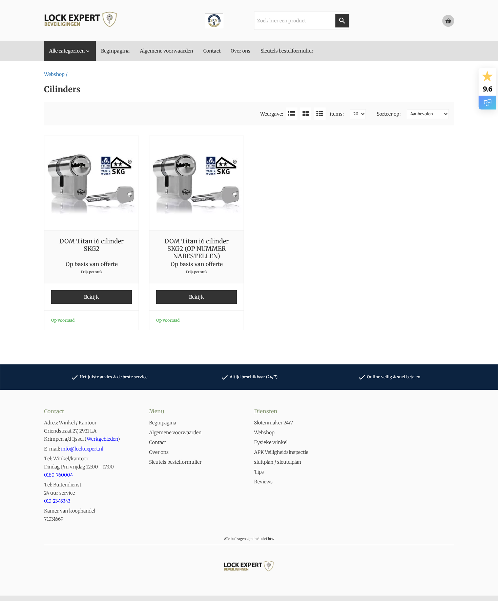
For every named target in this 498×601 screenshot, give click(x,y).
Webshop (264, 432)
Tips (259, 472)
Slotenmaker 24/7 (273, 423)
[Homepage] (95, 20)
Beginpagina (162, 423)
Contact (157, 442)
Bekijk (91, 297)
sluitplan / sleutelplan (277, 462)
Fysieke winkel (271, 442)
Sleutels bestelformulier (175, 462)
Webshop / (55, 74)
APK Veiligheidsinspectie (281, 452)
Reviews (263, 482)
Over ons (159, 452)
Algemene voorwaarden (175, 432)
